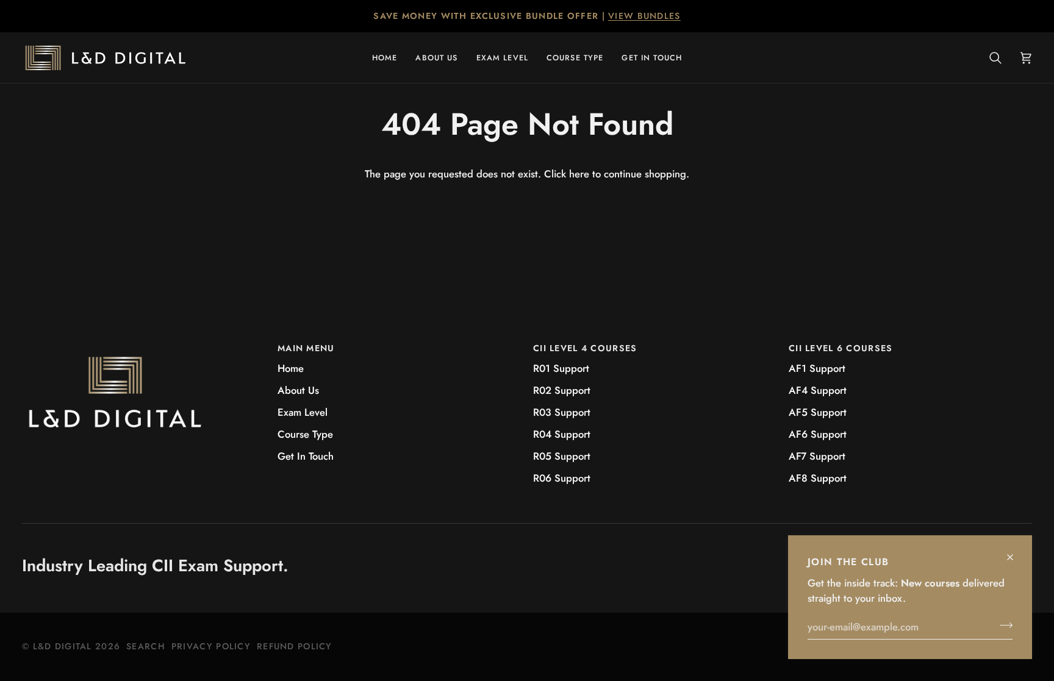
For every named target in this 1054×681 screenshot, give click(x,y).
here (579, 173)
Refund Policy (294, 646)
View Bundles (644, 16)
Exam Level (303, 412)
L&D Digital (62, 646)
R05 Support (561, 456)
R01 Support (561, 368)
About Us (298, 390)
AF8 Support (818, 478)
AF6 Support (818, 434)
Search (145, 646)
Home (291, 368)
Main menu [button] (306, 348)
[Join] (1002, 625)
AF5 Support (818, 412)
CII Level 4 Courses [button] (585, 348)
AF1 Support (817, 368)
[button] (502, 57)
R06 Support (561, 478)
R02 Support (561, 390)
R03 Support (561, 412)
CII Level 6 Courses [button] (840, 348)
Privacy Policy (211, 646)
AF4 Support (818, 390)
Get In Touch (306, 456)
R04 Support (561, 434)
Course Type (305, 434)
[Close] (1015, 552)
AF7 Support (817, 456)
